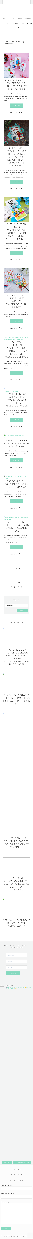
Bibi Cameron (16, 8)
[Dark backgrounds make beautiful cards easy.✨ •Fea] (16, 1060)
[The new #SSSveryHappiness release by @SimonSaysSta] (16, 1120)
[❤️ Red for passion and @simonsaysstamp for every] (16, 1092)
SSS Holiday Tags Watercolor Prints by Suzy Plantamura (16, 85)
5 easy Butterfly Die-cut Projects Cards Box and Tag (16, 526)
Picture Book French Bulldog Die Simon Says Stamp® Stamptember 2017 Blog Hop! (16, 657)
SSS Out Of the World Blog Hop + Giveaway (16, 443)
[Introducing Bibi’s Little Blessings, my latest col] (16, 1021)
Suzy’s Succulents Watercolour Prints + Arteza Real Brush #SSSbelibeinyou (16, 349)
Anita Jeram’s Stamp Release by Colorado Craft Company (16, 843)
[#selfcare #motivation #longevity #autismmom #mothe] (16, 993)
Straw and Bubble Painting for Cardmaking (16, 923)
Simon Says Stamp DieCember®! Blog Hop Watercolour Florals (16, 699)
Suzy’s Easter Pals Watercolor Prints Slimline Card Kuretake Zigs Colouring (16, 231)
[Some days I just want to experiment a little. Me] (16, 1146)
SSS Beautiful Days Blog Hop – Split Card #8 (16, 484)
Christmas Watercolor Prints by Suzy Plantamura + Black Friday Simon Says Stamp (16, 156)
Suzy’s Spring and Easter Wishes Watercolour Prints (16, 301)
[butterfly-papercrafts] (16, 519)
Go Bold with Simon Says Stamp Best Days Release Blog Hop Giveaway (17, 883)
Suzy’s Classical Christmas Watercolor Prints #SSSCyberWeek (16, 399)
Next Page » (19, 560)
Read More (16, 105)
